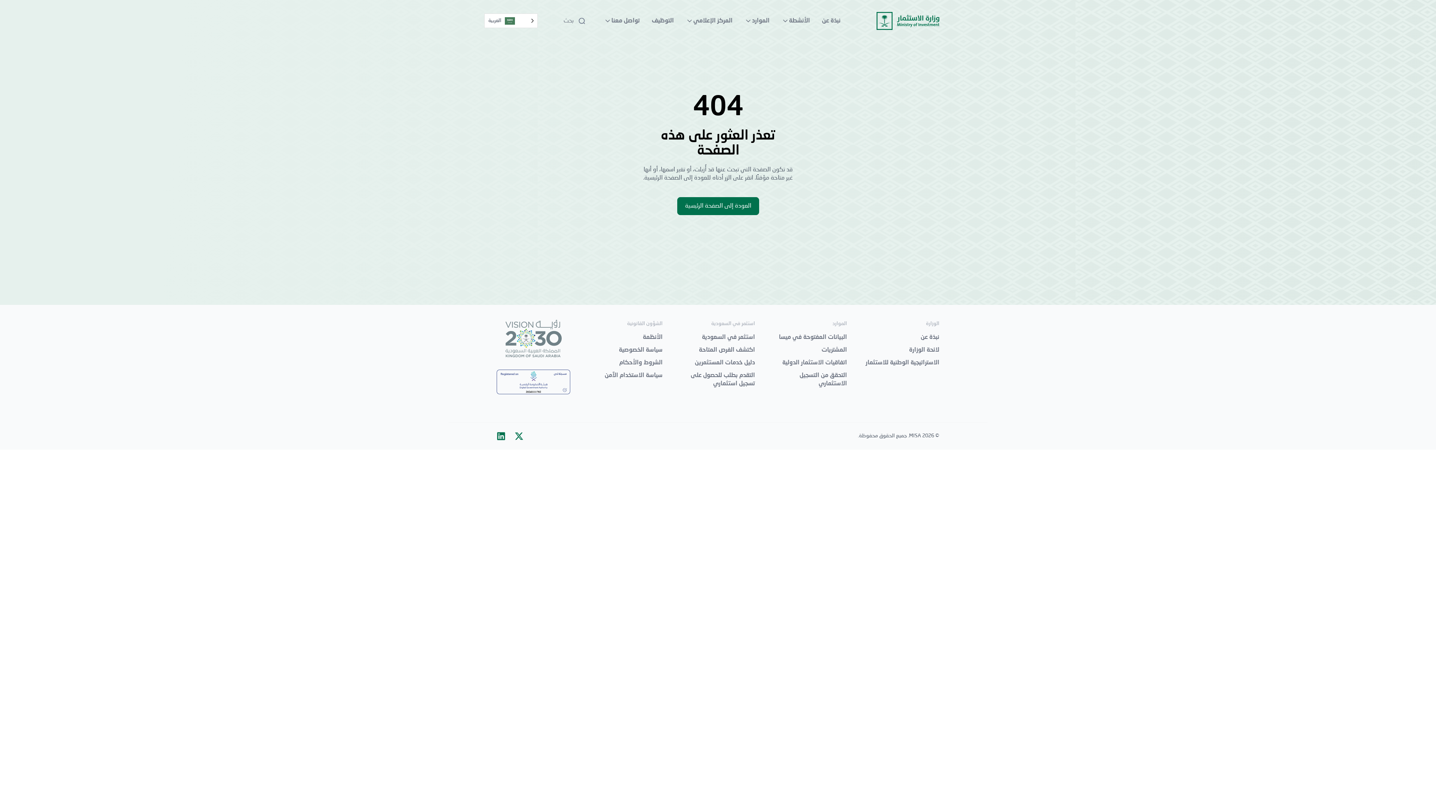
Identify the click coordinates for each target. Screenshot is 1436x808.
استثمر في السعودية (728, 337)
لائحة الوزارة (924, 350)
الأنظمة (653, 337)
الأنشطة (799, 21)
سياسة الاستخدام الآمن (634, 376)
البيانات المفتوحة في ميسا (813, 337)
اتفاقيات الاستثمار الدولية (814, 363)
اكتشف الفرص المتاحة (727, 350)
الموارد (761, 21)
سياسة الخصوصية (641, 350)
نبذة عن (831, 21)
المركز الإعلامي (713, 21)
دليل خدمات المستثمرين (725, 363)
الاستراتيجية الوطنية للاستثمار (902, 363)
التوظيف (663, 21)
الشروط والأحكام (641, 363)
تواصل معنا (625, 21)
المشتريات (834, 350)
